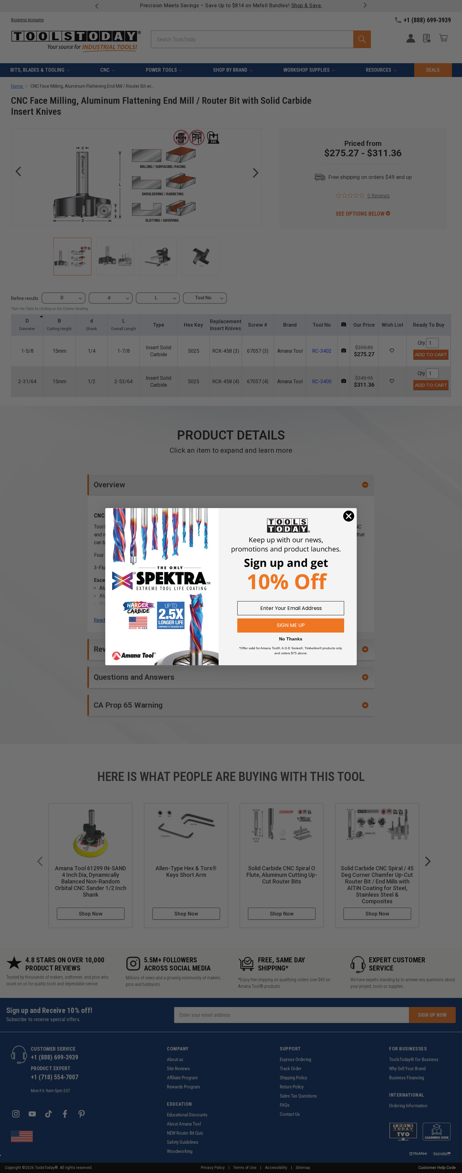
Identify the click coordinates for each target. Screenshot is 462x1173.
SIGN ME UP (291, 625)
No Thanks (290, 638)
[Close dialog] (348, 516)
